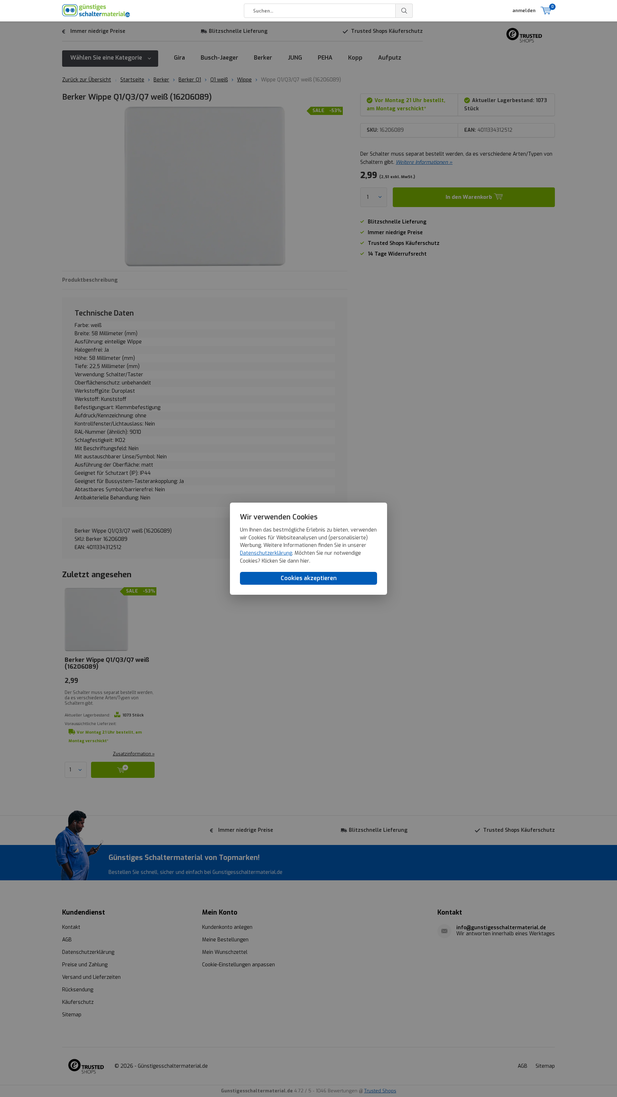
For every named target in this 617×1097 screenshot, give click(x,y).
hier (304, 561)
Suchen (404, 11)
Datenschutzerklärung (266, 553)
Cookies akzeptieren (309, 578)
